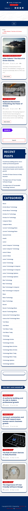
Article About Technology (10, 207)
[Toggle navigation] (14, 23)
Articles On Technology (9, 214)
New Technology (7, 280)
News (4, 294)
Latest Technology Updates (10, 273)
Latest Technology (8, 259)
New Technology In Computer (11, 287)
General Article (7, 235)
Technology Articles (8, 339)
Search (7, 130)
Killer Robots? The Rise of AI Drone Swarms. (14, 59)
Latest (4, 242)
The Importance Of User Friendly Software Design (13, 486)
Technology (6, 336)
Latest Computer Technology (11, 245)
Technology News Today (9, 353)
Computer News (7, 221)
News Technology (8, 297)
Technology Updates (8, 360)
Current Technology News (10, 228)
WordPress (22, 506)
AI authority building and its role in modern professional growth (13, 400)
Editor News (10, 508)
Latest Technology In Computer (11, 266)
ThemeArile (18, 508)
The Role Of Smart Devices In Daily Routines (13, 453)
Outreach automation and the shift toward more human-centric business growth (13, 169)
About (4, 203)
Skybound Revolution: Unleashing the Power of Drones (12, 104)
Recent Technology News (10, 308)
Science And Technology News (11, 315)
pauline (7, 63)
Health (4, 238)
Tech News (6, 322)
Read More (7, 76)
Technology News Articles (10, 346)
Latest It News (7, 252)
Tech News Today (8, 329)
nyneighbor (14, 15)
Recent (5, 304)
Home (3, 29)
